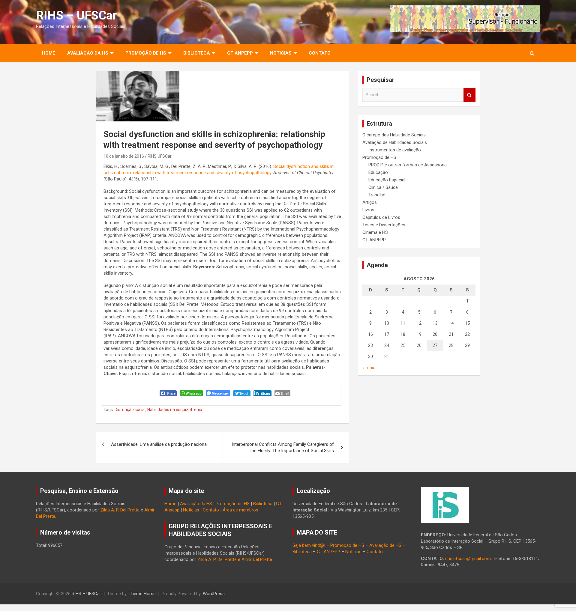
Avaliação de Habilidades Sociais (394, 142)
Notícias (281, 53)
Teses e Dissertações (383, 225)
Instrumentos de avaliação (394, 150)
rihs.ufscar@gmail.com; (468, 558)
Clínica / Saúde (383, 187)
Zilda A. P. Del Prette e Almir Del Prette (234, 559)
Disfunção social (130, 409)
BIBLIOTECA (196, 53)
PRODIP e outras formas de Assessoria (407, 165)
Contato (320, 53)
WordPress (214, 593)
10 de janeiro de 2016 (124, 156)
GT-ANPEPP (240, 53)
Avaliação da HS (196, 503)
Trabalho (377, 195)
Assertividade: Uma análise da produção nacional (159, 444)
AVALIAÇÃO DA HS (87, 53)
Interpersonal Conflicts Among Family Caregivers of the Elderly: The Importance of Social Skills (283, 447)
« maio (369, 367)
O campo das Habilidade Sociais (394, 135)
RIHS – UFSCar (76, 15)
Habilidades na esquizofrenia (174, 409)
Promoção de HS (379, 157)
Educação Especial (386, 180)
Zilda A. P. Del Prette (120, 510)
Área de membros (240, 510)
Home (48, 53)
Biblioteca (262, 503)
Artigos (369, 202)
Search (470, 95)
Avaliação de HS (385, 545)
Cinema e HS (375, 232)
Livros (368, 210)
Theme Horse (142, 593)
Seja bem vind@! (308, 545)
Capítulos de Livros (381, 217)
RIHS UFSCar (160, 156)
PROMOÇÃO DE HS (145, 53)
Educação (378, 172)
